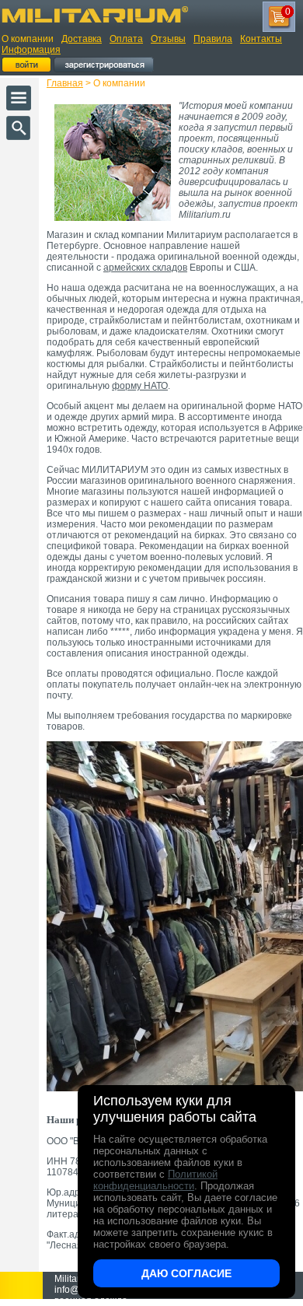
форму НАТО (140, 385)
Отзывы (168, 38)
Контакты (261, 38)
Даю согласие (186, 1273)
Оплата (126, 38)
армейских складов (145, 267)
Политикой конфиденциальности (155, 1180)
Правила (212, 38)
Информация (31, 49)
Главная (65, 83)
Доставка (81, 38)
